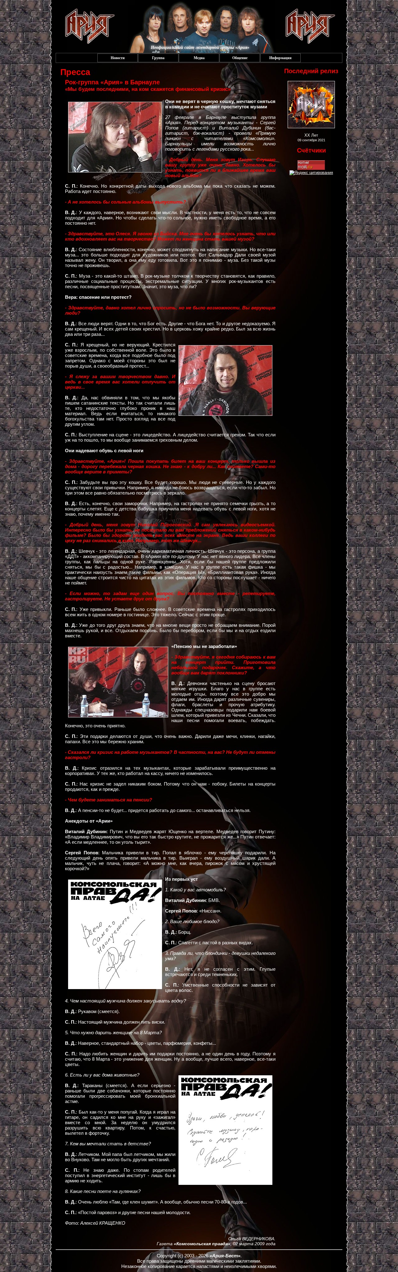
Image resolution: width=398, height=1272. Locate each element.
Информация (280, 58)
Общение (240, 58)
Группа (158, 58)
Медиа (199, 58)
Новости (118, 58)
